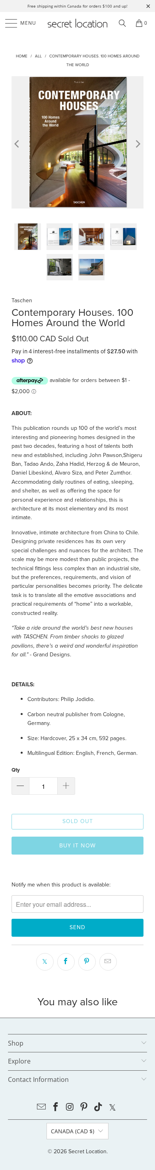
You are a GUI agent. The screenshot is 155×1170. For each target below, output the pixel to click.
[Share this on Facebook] (66, 962)
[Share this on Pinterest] (87, 962)
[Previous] (17, 143)
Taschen (22, 300)
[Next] (137, 143)
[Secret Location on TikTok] (99, 1107)
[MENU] (7, 23)
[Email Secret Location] (42, 1107)
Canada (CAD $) (72, 1131)
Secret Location (87, 1151)
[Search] (122, 23)
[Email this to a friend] (108, 962)
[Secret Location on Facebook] (56, 1107)
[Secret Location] (77, 23)
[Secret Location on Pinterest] (84, 1107)
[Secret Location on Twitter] (112, 1107)
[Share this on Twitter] (45, 962)
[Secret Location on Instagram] (70, 1107)
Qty (16, 770)
